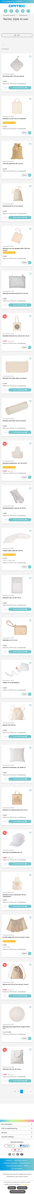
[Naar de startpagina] (17, 6)
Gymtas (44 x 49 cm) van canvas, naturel (15, 984)
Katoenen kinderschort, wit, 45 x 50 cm (15, 463)
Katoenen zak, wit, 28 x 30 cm (12, 598)
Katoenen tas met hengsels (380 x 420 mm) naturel (16, 249)
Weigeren (12, 1188)
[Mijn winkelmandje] (28, 11)
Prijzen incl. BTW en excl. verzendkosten (14, 83)
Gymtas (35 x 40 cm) (9, 725)
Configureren (22, 1188)
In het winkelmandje (19, 87)
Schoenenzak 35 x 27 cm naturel (13, 206)
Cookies (25, 1166)
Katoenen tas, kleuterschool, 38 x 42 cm (15, 810)
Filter (18, 35)
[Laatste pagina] (31, 1091)
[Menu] (5, 11)
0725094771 (19, 1)
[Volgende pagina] (27, 1091)
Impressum (9, 1160)
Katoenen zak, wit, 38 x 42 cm (12, 1069)
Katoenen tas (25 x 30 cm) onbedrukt (14, 118)
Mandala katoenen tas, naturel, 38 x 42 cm (16, 336)
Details (24, 133)
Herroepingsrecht (24, 1163)
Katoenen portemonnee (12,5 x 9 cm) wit (15, 293)
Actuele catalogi (7, 1137)
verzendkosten (10, 1176)
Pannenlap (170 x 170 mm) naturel (13, 76)
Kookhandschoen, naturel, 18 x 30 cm (14, 508)
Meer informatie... (25, 1184)
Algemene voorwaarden (11, 1163)
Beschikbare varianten (9, 122)
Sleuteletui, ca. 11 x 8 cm (10, 640)
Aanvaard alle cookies (17, 1191)
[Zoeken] (11, 11)
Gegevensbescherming (20, 1160)
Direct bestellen (18, 1168)
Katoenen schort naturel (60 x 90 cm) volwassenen (14, 895)
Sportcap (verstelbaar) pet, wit (12, 852)
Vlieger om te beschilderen (11, 682)
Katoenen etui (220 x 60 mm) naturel (14, 421)
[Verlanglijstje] (17, 11)
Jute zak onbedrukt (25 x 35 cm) (13, 163)
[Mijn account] (23, 11)
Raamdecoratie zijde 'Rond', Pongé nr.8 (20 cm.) (16, 1027)
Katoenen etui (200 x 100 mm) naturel (14, 378)
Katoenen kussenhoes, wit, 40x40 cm (14, 767)
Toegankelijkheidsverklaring (14, 1166)
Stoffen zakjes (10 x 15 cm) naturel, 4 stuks (16, 937)
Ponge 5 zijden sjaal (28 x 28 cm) (13, 550)
